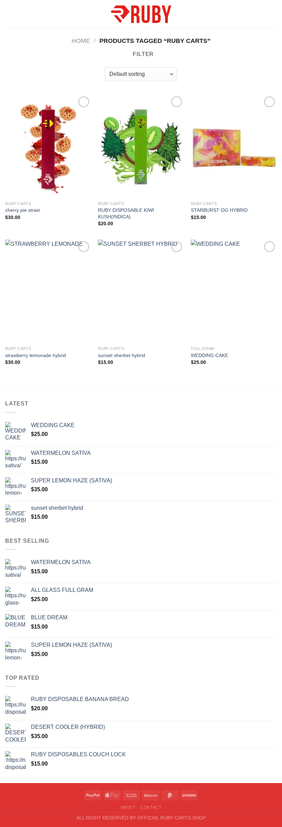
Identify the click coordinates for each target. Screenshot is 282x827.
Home (81, 40)
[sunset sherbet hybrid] (141, 291)
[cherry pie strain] (48, 146)
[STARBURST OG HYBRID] (234, 146)
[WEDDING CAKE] (234, 291)
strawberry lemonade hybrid (35, 355)
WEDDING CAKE (209, 355)
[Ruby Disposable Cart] (141, 14)
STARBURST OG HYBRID (219, 210)
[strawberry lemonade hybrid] (48, 291)
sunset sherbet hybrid (121, 355)
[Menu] (9, 14)
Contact (150, 807)
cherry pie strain (22, 210)
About (128, 807)
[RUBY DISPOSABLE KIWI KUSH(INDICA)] (141, 146)
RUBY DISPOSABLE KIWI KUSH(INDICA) (126, 213)
